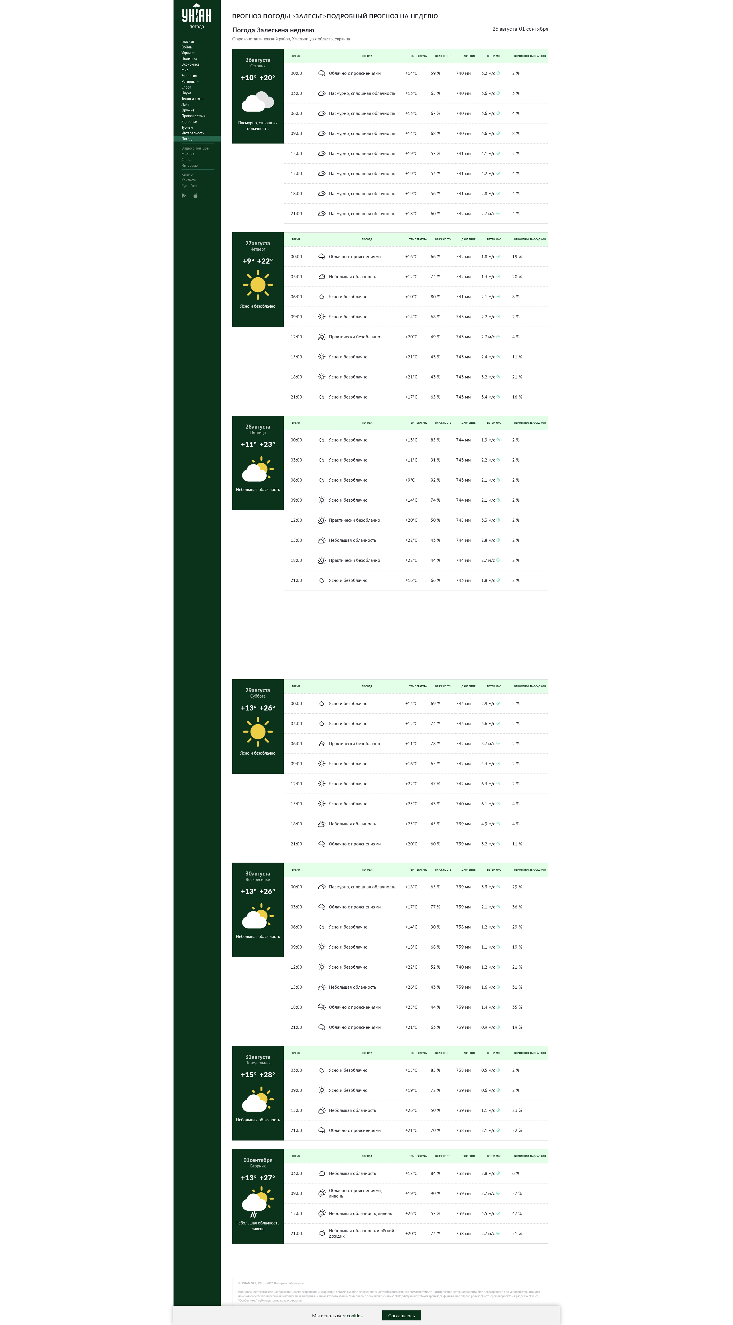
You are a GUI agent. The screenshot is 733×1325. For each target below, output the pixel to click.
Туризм (187, 127)
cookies (354, 1315)
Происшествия (193, 115)
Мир (185, 70)
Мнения (188, 154)
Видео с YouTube (195, 148)
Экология (189, 75)
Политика (189, 58)
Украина (188, 52)
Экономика (190, 64)
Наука (186, 93)
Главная (188, 41)
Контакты (189, 180)
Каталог (188, 174)
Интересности (193, 133)
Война (187, 47)
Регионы (189, 81)
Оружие (188, 110)
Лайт (185, 104)
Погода (187, 138)
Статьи (187, 159)
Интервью (190, 165)
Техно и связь (192, 98)
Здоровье (189, 121)
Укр (194, 185)
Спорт (186, 87)
